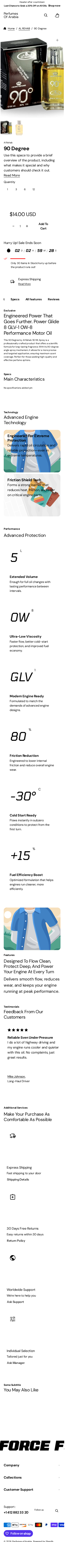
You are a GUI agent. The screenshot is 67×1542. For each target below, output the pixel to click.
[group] (6, 127)
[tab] (15, 299)
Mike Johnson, (16, 1081)
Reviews (54, 299)
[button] (46, 15)
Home (11, 28)
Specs (15, 299)
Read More (12, 175)
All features (33, 299)
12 (35, 190)
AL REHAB (24, 28)
